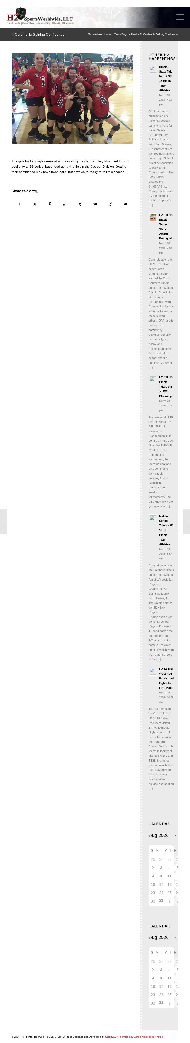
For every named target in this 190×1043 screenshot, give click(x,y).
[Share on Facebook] (19, 204)
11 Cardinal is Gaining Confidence (38, 34)
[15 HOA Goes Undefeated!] (3, 521)
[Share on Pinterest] (49, 204)
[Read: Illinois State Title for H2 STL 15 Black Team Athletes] (153, 69)
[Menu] (177, 17)
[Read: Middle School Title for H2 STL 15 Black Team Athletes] (153, 518)
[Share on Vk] (95, 204)
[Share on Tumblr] (80, 204)
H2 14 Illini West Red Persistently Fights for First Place (167, 678)
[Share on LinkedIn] (64, 204)
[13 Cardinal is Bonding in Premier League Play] (186, 521)
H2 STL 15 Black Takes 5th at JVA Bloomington (167, 387)
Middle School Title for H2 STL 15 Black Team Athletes (166, 530)
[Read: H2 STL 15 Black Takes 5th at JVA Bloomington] (153, 380)
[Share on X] (34, 204)
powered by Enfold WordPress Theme (141, 1036)
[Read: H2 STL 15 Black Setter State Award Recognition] (153, 217)
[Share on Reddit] (110, 204)
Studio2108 (111, 1036)
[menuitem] (177, 17)
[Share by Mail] (125, 204)
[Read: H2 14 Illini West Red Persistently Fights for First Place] (153, 671)
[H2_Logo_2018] (40, 16)
